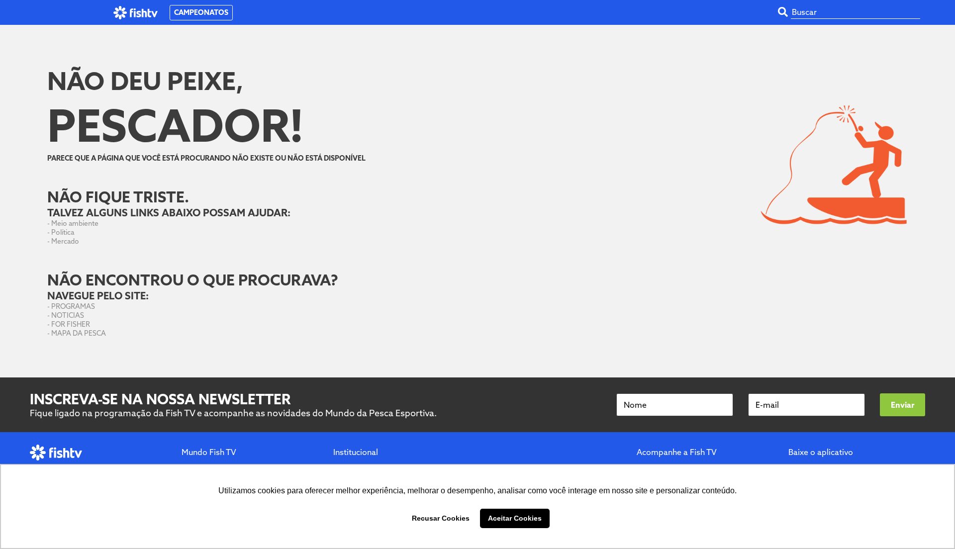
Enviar (902, 405)
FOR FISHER (70, 324)
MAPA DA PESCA (78, 333)
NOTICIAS (67, 315)
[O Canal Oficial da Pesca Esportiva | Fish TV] (135, 12)
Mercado (65, 241)
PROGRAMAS (73, 306)
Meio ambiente (74, 223)
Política (62, 232)
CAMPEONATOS (201, 12)
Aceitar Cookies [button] (515, 518)
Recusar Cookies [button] (441, 518)
